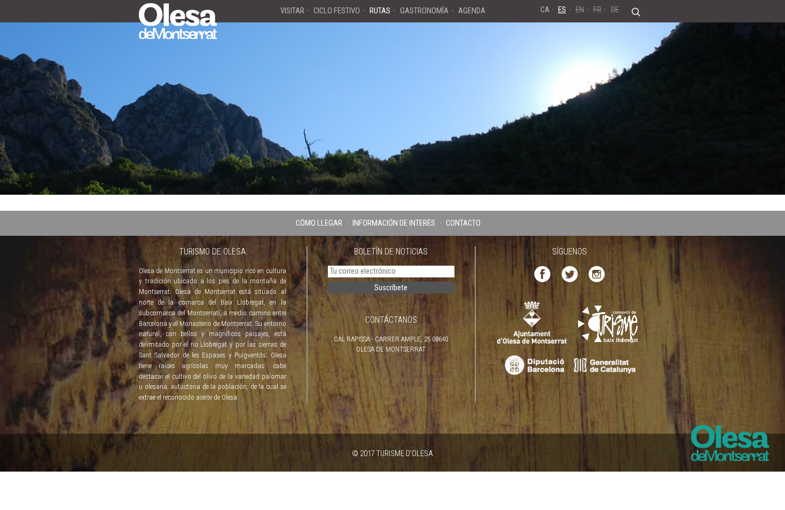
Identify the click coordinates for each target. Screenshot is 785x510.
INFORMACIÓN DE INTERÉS (393, 223)
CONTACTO (463, 223)
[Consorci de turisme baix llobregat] (608, 324)
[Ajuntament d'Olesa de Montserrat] (532, 322)
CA (545, 9)
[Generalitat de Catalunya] (607, 366)
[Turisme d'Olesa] (178, 20)
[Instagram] (596, 273)
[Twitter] (569, 273)
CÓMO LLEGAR (319, 223)
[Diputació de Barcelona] (533, 366)
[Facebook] (542, 273)
